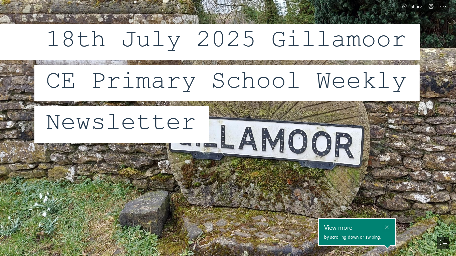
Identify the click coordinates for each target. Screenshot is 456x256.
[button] (411, 6)
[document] (228, 128)
